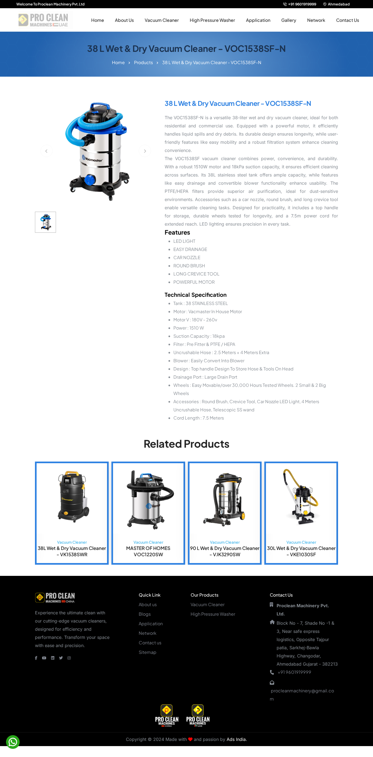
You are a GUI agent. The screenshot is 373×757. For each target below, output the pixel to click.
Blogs (145, 614)
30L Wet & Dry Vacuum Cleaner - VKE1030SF (225, 551)
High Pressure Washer (212, 20)
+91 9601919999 (302, 4)
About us (148, 604)
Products (143, 62)
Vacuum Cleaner (162, 20)
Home (97, 20)
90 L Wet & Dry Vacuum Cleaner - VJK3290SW (149, 551)
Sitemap (147, 652)
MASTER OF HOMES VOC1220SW (73, 551)
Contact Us (347, 20)
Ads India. (237, 739)
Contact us (150, 642)
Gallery (288, 20)
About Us (124, 20)
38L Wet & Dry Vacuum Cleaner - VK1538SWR (302, 551)
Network (316, 20)
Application (258, 20)
